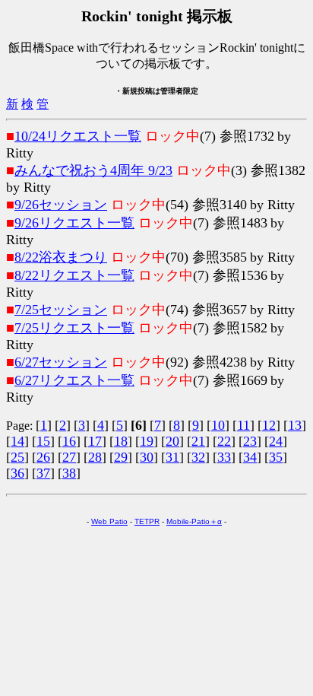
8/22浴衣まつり (60, 257)
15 (43, 441)
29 (121, 457)
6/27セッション (60, 362)
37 (43, 473)
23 (250, 441)
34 (250, 457)
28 (95, 457)
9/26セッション (60, 204)
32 (198, 457)
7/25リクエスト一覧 (74, 327)
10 (218, 425)
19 (146, 441)
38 (69, 473)
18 (121, 441)
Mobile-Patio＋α (194, 521)
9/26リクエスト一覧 (74, 222)
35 (276, 457)
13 (295, 425)
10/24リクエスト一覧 (77, 136)
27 (69, 457)
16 (69, 441)
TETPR (147, 521)
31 (172, 457)
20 (172, 441)
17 (95, 441)
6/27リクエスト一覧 (74, 380)
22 (224, 441)
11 (243, 425)
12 (269, 425)
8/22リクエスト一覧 (74, 275)
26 (43, 457)
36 (17, 473)
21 (198, 441)
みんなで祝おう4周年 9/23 (93, 170)
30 (146, 457)
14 (17, 441)
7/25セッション (60, 309)
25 (17, 457)
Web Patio (109, 521)
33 (224, 457)
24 (276, 441)
